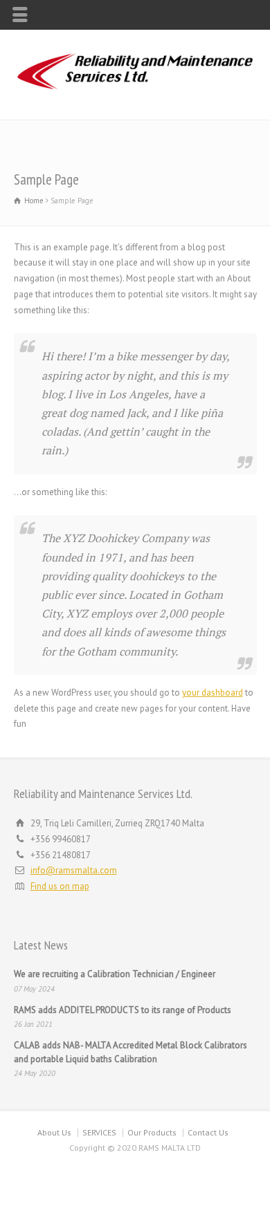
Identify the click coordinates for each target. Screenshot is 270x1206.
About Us (54, 1132)
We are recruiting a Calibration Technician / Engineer (114, 974)
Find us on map (59, 886)
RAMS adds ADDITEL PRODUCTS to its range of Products (122, 1010)
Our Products (152, 1132)
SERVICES (99, 1132)
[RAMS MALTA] (135, 90)
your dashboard (212, 692)
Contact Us (208, 1132)
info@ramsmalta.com (73, 870)
